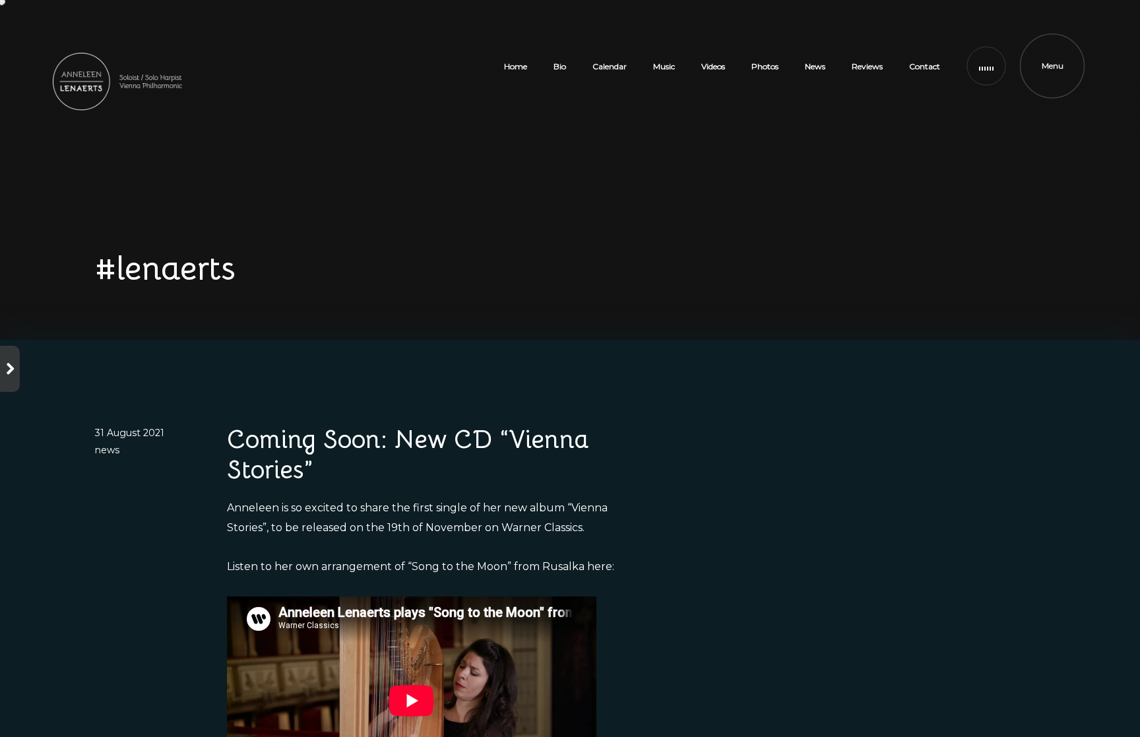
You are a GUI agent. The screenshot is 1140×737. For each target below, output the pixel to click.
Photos (764, 66)
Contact (924, 66)
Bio (560, 66)
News (815, 66)
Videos (713, 66)
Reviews (867, 66)
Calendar (609, 66)
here (599, 566)
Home (515, 66)
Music (664, 66)
